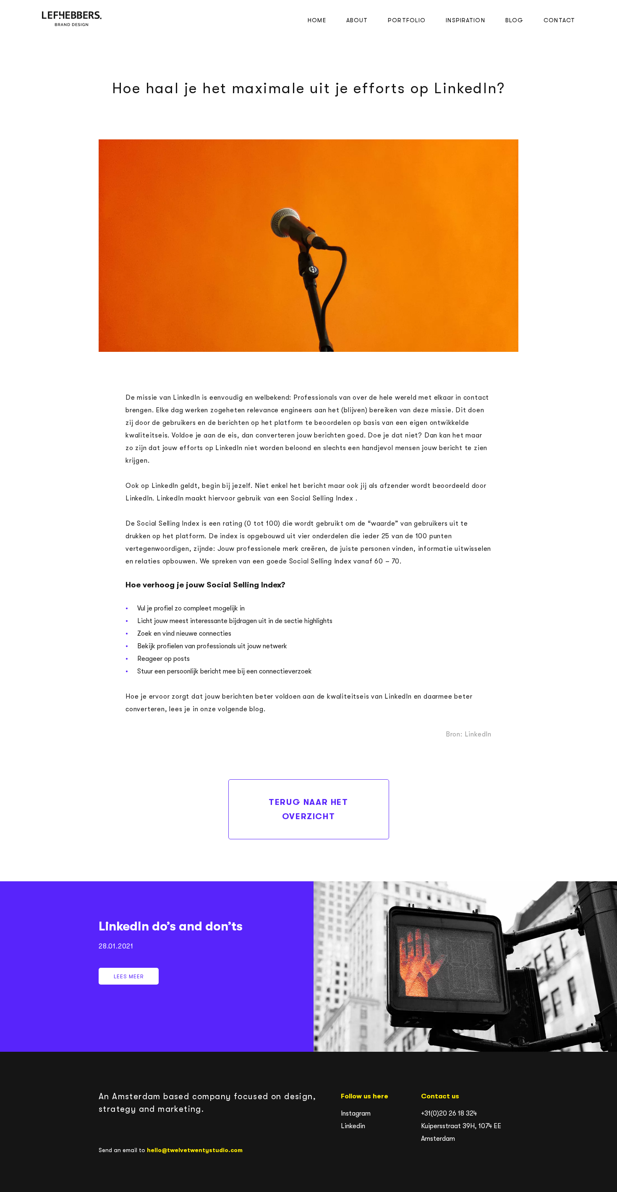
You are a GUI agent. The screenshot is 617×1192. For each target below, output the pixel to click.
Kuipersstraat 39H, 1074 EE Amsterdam (461, 1132)
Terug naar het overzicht (308, 809)
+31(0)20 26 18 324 (449, 1113)
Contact (559, 20)
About (357, 20)
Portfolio (407, 20)
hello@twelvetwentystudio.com (195, 1150)
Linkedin (353, 1126)
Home (317, 20)
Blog (514, 20)
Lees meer (465, 966)
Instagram (356, 1113)
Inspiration (465, 20)
